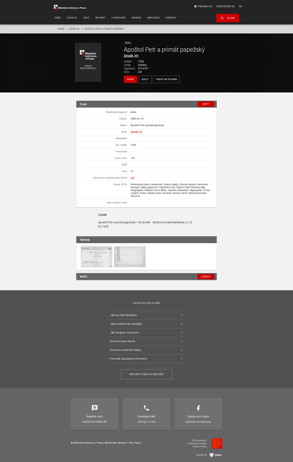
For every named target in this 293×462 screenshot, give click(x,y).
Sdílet (145, 79)
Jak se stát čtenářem (123, 315)
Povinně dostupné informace (128, 358)
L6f (132, 177)
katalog (74, 29)
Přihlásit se (203, 6)
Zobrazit (206, 276)
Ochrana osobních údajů (125, 350)
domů (61, 29)
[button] (88, 62)
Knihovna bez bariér (122, 341)
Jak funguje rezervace (124, 332)
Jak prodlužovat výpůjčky (126, 323)
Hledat (228, 18)
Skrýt (206, 104)
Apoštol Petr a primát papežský (104, 29)
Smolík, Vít (131, 55)
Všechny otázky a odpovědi (146, 374)
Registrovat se (226, 6)
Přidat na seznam (166, 79)
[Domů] (70, 7)
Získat (130, 79)
